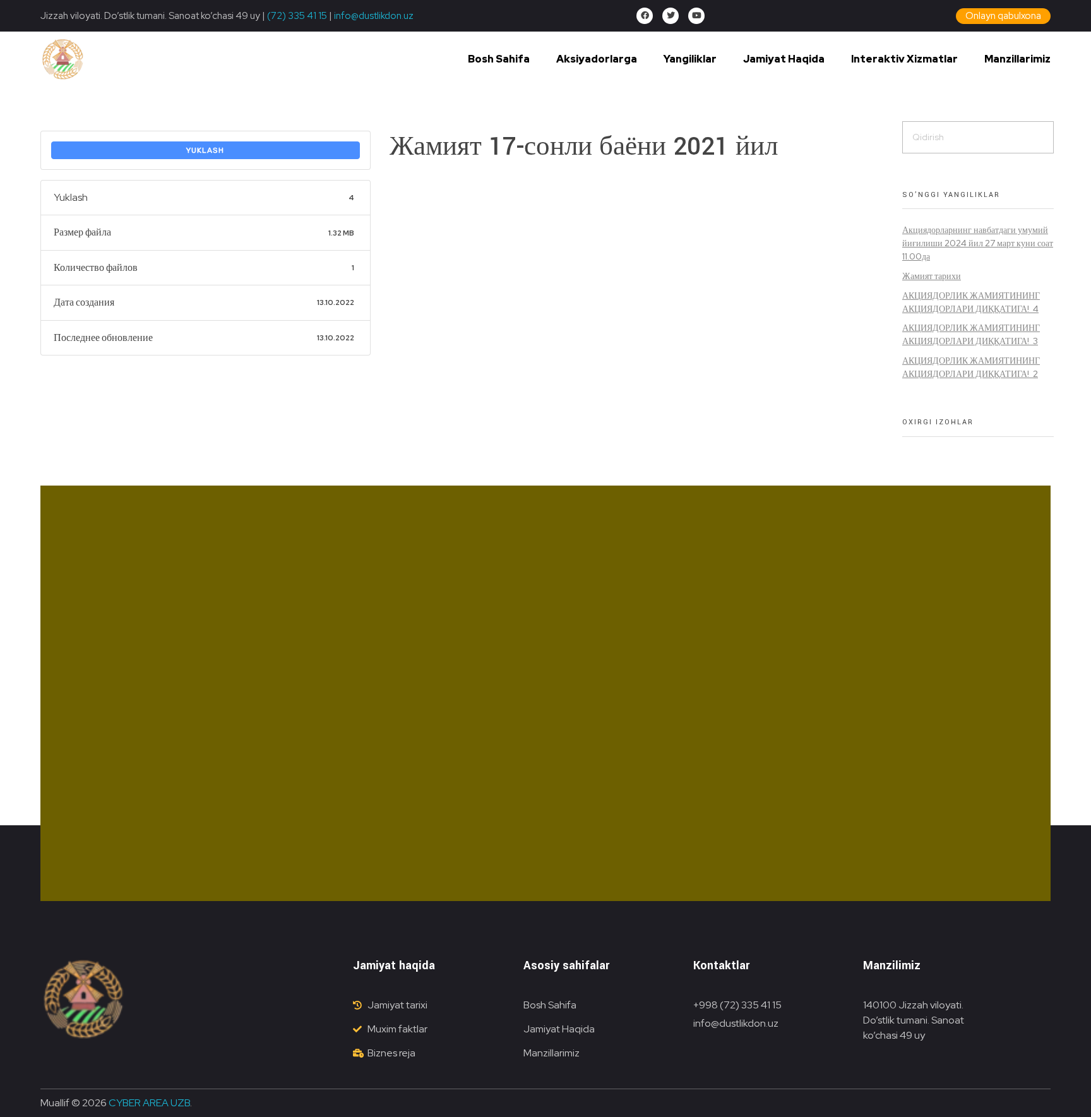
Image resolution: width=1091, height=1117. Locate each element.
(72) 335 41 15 (297, 15)
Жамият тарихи (931, 276)
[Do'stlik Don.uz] (62, 60)
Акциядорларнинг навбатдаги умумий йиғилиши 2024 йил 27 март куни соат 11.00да (977, 243)
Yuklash (205, 150)
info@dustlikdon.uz (373, 15)
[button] (1003, 16)
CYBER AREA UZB (149, 1102)
